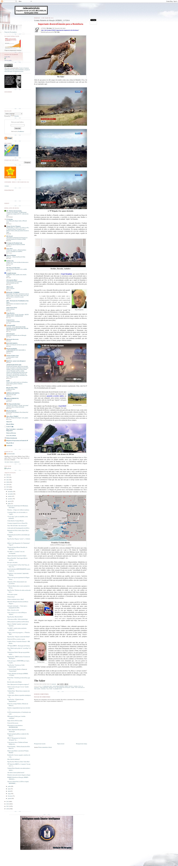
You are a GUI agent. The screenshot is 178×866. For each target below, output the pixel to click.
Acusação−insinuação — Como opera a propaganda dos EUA (17, 607)
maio (9, 789)
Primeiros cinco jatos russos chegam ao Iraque (18, 775)
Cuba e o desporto (10, 288)
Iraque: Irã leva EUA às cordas (14, 720)
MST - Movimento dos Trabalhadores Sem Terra (17, 301)
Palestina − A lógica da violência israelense (18, 510)
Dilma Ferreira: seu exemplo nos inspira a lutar (16, 303)
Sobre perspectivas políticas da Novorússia (18, 621)
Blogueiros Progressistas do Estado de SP (17, 440)
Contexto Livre (10, 320)
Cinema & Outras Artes (12, 355)
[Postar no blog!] (62, 684)
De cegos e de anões (12, 562)
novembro (10, 494)
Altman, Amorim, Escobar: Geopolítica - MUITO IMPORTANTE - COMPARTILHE (17, 315)
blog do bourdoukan (11, 348)
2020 (7, 482)
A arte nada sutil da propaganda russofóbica (18, 528)
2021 (7, 480)
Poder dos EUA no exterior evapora (16, 639)
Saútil (7, 381)
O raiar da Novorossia (12, 723)
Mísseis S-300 (52, 687)
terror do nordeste (11, 435)
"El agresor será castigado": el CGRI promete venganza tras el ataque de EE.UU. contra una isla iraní (17, 214)
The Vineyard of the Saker (13, 267)
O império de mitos (10, 389)
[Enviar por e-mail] (60, 684)
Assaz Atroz (9, 248)
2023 (7, 475)
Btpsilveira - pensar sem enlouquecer (16, 361)
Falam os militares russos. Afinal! (15, 599)
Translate (16, 116)
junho (9, 786)
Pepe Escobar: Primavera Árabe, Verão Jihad (18, 761)
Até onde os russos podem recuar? (15, 772)
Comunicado (9, 400)
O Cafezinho (9, 219)
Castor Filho (7, 56)
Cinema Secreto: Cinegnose (13, 226)
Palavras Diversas (11, 433)
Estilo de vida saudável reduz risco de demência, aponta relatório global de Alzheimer (17, 382)
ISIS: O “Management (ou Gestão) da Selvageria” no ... (16, 739)
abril (9, 791)
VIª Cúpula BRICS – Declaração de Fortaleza (18, 646)
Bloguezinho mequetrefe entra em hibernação (16, 335)
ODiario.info (9, 287)
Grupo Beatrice (10, 313)
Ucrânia (43, 688)
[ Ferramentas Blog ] (11, 280)
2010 (7, 809)
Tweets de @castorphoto (10, 32)
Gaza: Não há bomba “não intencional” (17, 525)
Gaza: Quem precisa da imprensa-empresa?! (18, 684)
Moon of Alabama (11, 255)
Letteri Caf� (9, 426)
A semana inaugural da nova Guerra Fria (17, 523)
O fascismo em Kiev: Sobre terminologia (17, 619)
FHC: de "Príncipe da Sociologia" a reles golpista (17, 417)
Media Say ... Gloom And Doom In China (15, 257)
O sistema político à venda (12, 357)
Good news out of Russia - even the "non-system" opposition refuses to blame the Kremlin (17, 406)
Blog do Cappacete (11, 411)
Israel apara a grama (12, 594)
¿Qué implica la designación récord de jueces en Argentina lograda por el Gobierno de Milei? (16, 238)
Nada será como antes (11, 394)
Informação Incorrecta (12, 339)
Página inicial (60, 744)
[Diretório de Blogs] (10, 178)
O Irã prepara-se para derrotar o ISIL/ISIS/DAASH (15, 726)
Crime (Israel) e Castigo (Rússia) (15, 521)
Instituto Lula (10, 261)
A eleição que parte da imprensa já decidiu (15, 244)
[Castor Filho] (5, 58)
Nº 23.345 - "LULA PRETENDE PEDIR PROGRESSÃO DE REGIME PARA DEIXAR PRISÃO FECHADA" (17, 328)
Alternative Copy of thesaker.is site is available (16, 269)
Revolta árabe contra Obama (14, 682)
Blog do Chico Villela (12, 387)
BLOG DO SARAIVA (11, 343)
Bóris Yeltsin (69, 686)
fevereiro (10, 796)
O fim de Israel (11, 597)
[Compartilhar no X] (64, 684)
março (9, 793)
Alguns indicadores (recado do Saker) (16, 556)
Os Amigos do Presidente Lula (14, 243)
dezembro (10, 491)
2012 (7, 804)
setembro (10, 499)
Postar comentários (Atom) (45, 747)
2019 (7, 484)
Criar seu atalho (8, 60)
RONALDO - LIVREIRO (12, 292)
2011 (7, 806)
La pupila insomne (11, 273)
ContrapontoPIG (10, 325)
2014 (7, 489)
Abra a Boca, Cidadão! (12, 416)
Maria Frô (9, 421)
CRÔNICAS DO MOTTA (12, 393)
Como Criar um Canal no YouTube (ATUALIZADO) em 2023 (14, 282)
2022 (7, 477)
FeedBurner (21, 131)
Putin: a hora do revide (13, 610)
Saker (72, 687)
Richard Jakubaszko (11, 438)
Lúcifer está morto (10, 309)
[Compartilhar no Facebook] (66, 684)
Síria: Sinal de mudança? (13, 759)
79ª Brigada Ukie (47, 686)
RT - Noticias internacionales (14, 211)
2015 (7, 487)
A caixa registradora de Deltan (13, 321)
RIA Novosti (9, 236)
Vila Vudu (49, 688)
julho (9, 503)
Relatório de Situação (63, 687)
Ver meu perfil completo (11, 462)
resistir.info (9, 445)
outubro (10, 496)
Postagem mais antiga (81, 744)
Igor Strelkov (44, 687)
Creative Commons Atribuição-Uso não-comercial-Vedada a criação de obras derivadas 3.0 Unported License (17, 69)
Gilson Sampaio (10, 334)
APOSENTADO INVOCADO (13, 365)
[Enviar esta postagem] (58, 684)
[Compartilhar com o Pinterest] (67, 684)
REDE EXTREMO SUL (12, 398)
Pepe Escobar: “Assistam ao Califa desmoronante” (15, 666)
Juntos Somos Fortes (11, 307)
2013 (7, 801)
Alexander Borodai (58, 686)
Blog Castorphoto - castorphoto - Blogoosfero (14, 429)
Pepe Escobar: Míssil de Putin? (15, 617)
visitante (6, 186)
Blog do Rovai (10, 443)
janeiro (10, 798)
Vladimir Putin (57, 688)
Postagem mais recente (39, 744)
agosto (9, 501)
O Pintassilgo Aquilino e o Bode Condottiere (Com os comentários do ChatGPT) (16, 250)
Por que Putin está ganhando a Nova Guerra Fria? (17, 412)
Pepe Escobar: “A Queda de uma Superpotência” (15, 700)
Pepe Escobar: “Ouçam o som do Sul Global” (18, 636)
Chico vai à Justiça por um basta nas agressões (16, 344)
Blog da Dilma (10, 424)
